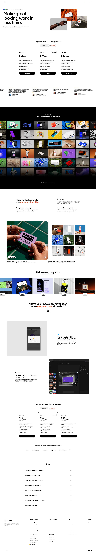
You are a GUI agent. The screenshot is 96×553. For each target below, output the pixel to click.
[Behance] (91, 550)
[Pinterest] (90, 550)
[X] (88, 550)
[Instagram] (86, 550)
